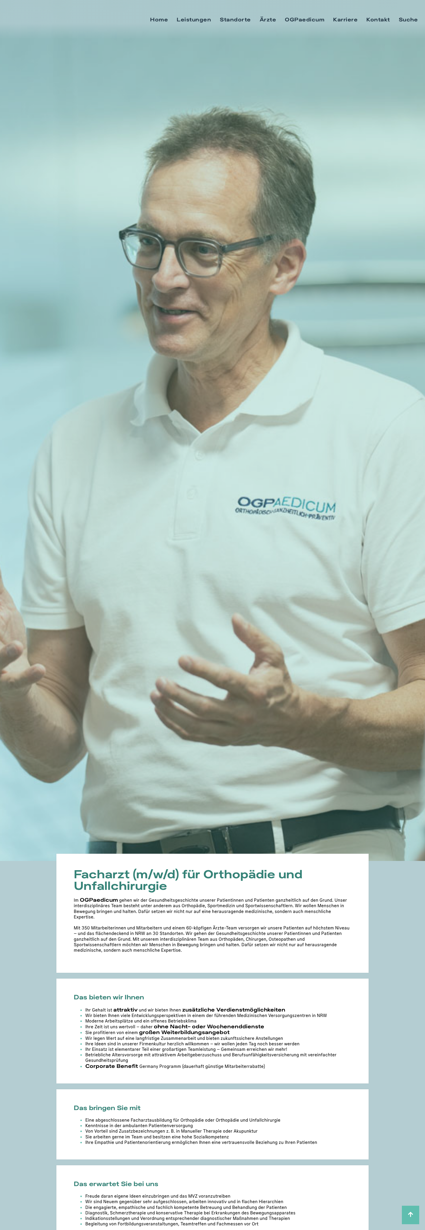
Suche (408, 19)
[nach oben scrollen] (410, 1215)
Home (159, 19)
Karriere (345, 19)
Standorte (235, 19)
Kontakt (378, 19)
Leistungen (194, 19)
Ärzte (268, 19)
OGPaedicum (304, 19)
